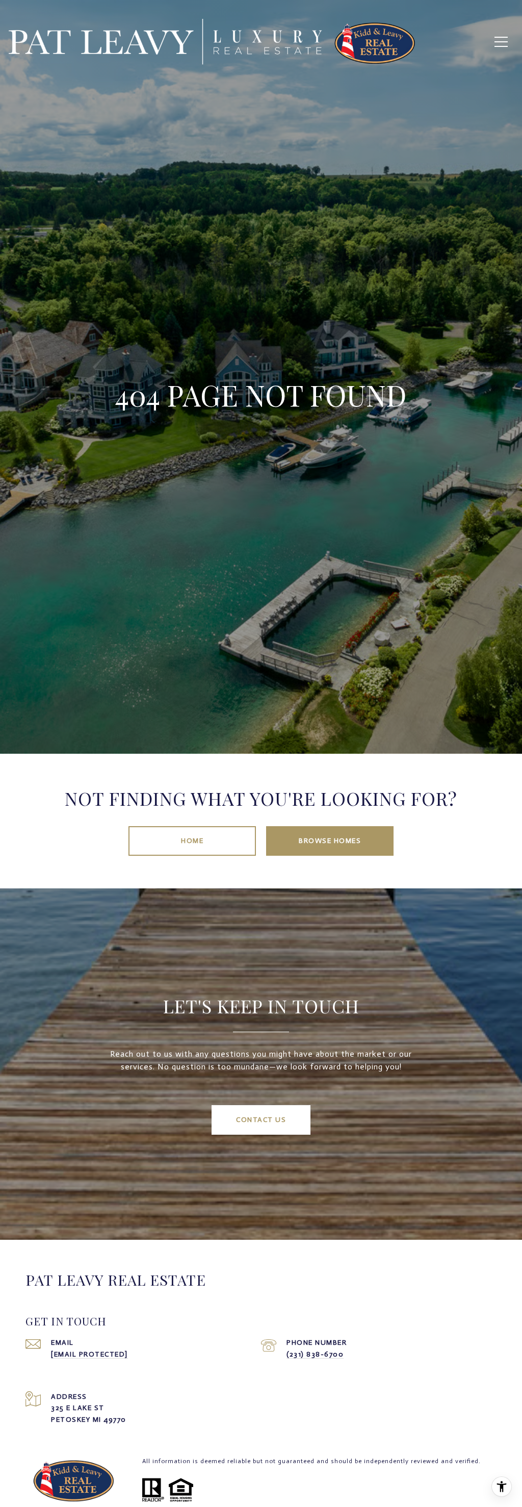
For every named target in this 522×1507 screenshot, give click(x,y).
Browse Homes (330, 840)
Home (192, 840)
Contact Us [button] (261, 1119)
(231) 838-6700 (315, 1354)
